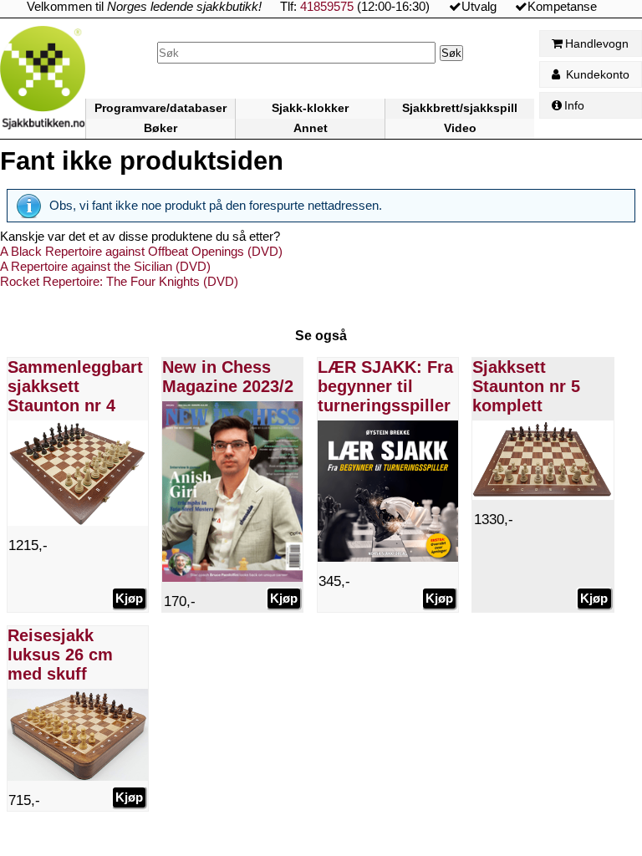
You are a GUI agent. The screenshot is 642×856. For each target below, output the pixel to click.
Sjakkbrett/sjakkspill (459, 108)
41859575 (327, 6)
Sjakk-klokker (310, 108)
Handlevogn (597, 43)
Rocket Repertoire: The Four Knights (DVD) (119, 281)
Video (460, 128)
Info (574, 105)
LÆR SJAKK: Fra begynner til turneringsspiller (385, 386)
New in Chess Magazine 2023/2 (227, 376)
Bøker (160, 128)
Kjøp (129, 598)
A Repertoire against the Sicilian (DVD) (105, 266)
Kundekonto (596, 74)
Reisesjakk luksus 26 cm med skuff (60, 654)
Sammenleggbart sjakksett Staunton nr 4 (75, 386)
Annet (310, 128)
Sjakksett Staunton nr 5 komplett (526, 386)
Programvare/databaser (160, 108)
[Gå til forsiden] (42, 82)
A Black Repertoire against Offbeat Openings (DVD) (141, 251)
